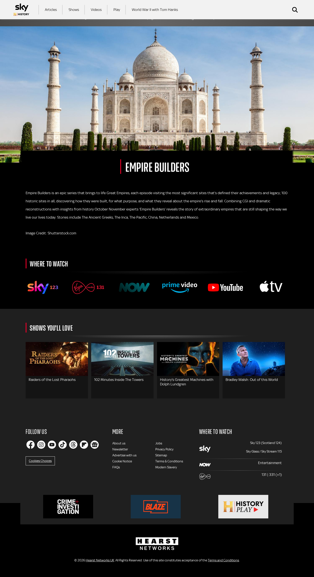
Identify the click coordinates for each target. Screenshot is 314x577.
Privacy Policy (164, 449)
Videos (96, 9)
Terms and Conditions (223, 560)
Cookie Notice (122, 461)
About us (118, 443)
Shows (74, 9)
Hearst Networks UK (100, 560)
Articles (51, 9)
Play (116, 9)
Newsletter (120, 449)
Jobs (158, 443)
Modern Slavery (166, 467)
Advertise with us (124, 455)
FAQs (116, 467)
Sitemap (161, 455)
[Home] (21, 9)
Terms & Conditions (169, 461)
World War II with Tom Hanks (155, 9)
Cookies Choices (40, 461)
